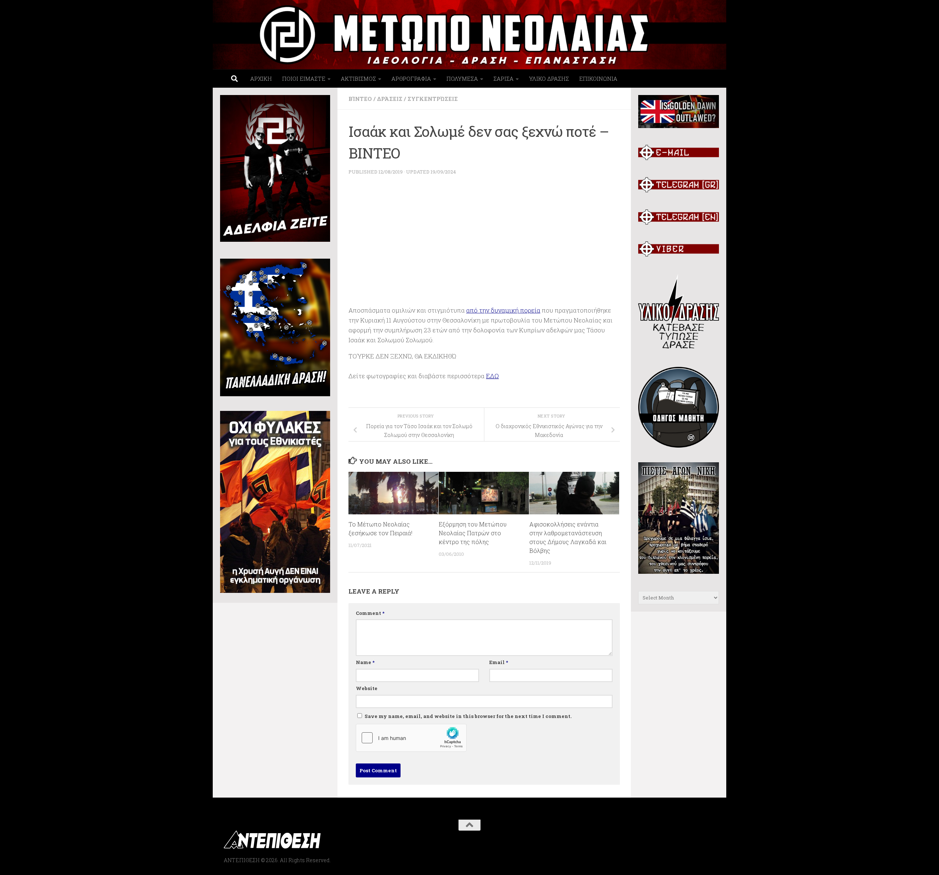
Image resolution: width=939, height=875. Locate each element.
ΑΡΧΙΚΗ (261, 78)
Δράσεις (389, 98)
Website (366, 688)
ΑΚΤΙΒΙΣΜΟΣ (358, 78)
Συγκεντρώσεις (433, 98)
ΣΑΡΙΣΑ (503, 78)
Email (498, 662)
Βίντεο (360, 98)
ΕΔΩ (492, 376)
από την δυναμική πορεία (503, 310)
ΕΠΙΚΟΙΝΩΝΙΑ (598, 78)
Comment (370, 613)
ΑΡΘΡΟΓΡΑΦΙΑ (411, 78)
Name (365, 662)
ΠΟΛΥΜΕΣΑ (462, 78)
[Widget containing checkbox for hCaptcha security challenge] (411, 738)
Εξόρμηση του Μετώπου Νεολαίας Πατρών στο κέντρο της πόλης (473, 533)
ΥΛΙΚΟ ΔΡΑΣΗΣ (549, 78)
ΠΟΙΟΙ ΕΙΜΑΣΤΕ (303, 78)
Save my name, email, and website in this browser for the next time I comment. (468, 716)
